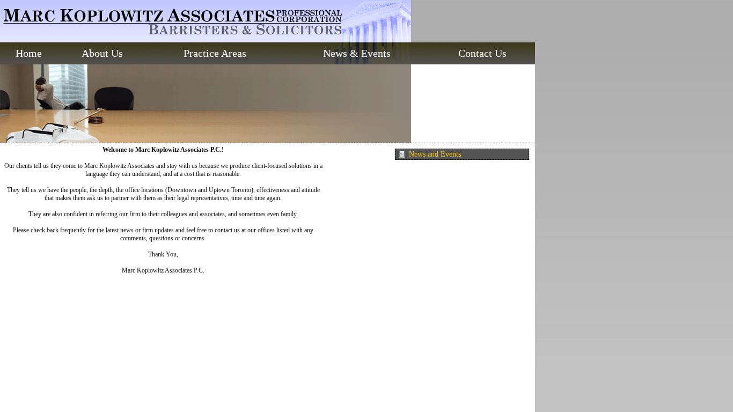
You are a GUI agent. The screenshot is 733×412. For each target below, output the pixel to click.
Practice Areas (215, 53)
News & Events (357, 53)
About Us (102, 53)
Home (29, 53)
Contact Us (482, 53)
